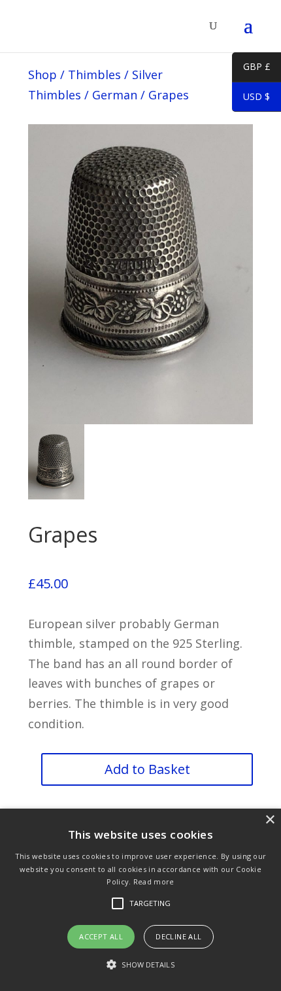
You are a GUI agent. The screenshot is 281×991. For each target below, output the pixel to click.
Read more (153, 881)
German (114, 95)
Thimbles (94, 74)
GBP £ (251, 68)
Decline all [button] (178, 936)
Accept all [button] (101, 936)
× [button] (269, 820)
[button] (140, 965)
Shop (42, 74)
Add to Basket (147, 769)
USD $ (251, 98)
